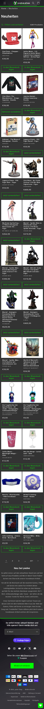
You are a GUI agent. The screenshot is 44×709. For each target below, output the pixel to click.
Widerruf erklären (22, 666)
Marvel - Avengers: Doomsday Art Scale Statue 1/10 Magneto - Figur (31, 315)
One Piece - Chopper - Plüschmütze (10, 52)
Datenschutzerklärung (13, 693)
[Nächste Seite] (37, 560)
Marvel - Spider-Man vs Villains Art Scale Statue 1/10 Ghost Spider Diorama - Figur (32, 225)
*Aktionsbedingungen (23, 704)
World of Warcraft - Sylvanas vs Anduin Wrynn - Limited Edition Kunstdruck (31, 362)
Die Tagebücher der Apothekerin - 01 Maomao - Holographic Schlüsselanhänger (32, 407)
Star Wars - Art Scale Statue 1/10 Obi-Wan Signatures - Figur (31, 182)
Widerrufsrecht (30, 689)
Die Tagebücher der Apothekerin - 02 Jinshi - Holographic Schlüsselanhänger (10, 407)
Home (3, 8)
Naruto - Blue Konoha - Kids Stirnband (11, 495)
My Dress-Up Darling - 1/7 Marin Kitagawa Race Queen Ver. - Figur (11, 225)
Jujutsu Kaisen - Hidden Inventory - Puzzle (30, 98)
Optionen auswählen (11, 112)
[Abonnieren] (36, 632)
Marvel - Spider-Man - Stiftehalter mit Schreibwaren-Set (11, 362)
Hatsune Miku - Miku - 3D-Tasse (32, 537)
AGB (24, 693)
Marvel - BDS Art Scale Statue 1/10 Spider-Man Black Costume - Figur (32, 270)
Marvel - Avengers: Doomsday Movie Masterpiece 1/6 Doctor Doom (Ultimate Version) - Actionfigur (10, 316)
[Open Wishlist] (40, 705)
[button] (4, 3)
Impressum (14, 696)
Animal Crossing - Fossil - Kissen (30, 495)
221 (31, 561)
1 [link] (6, 561)
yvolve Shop (18, 689)
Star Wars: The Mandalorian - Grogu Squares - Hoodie (10, 98)
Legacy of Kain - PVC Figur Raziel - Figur (31, 140)
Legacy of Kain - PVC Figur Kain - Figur (10, 181)
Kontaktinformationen (15, 700)
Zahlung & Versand (34, 693)
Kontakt (27, 700)
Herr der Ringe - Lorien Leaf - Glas (32, 452)
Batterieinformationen (28, 696)
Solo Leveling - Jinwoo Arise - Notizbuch (11, 537)
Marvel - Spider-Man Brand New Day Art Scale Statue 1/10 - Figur (10, 270)
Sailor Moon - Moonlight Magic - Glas (9, 453)
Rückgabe (36, 700)
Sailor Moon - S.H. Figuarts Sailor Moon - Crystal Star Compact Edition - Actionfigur (32, 54)
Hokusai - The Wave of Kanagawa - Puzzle (11, 140)
